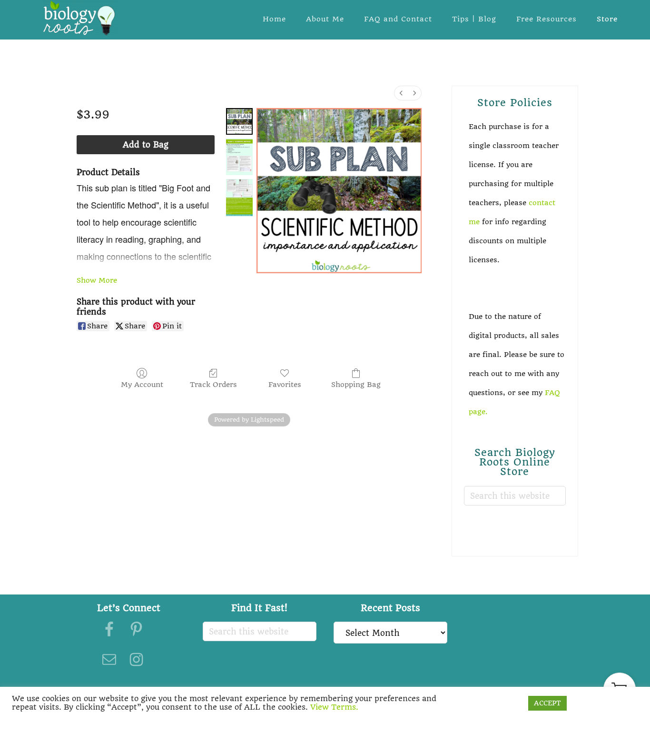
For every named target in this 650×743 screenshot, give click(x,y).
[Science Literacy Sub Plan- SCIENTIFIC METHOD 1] (239, 157)
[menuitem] (401, 93)
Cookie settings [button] (492, 703)
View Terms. (334, 707)
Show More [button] (97, 280)
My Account (142, 384)
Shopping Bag (356, 384)
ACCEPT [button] (547, 703)
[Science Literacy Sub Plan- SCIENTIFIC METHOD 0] (239, 121)
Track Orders (213, 384)
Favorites (284, 384)
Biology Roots (80, 18)
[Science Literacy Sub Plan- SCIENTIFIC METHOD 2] (239, 197)
